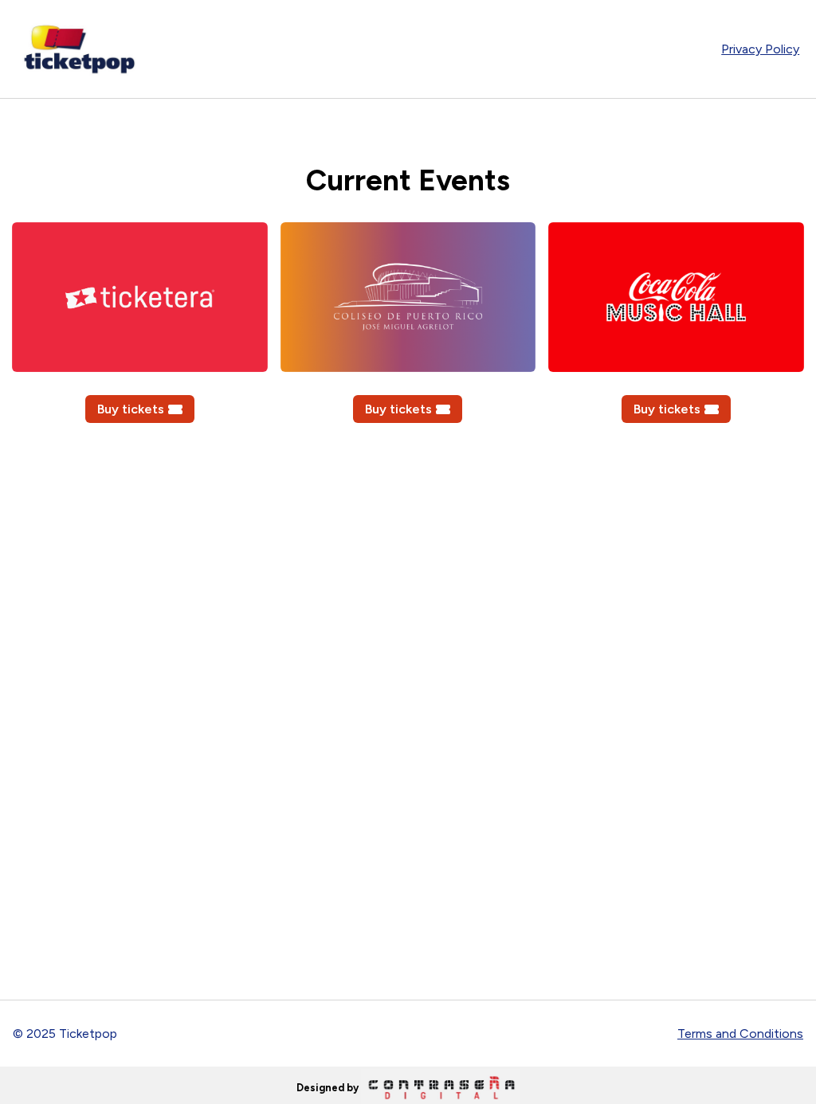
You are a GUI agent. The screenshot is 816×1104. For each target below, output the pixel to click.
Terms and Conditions (740, 1033)
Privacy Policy (760, 49)
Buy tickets (130, 409)
